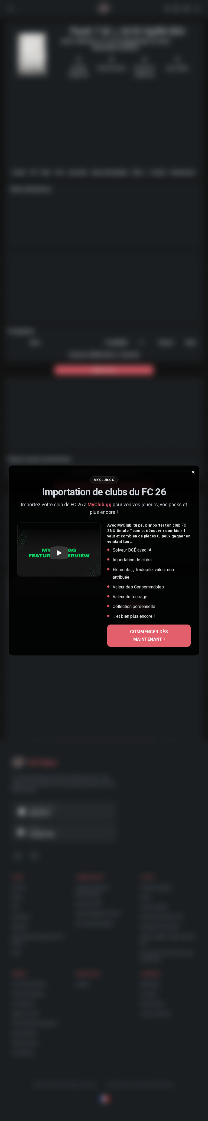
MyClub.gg (99, 504)
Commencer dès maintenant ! (149, 635)
